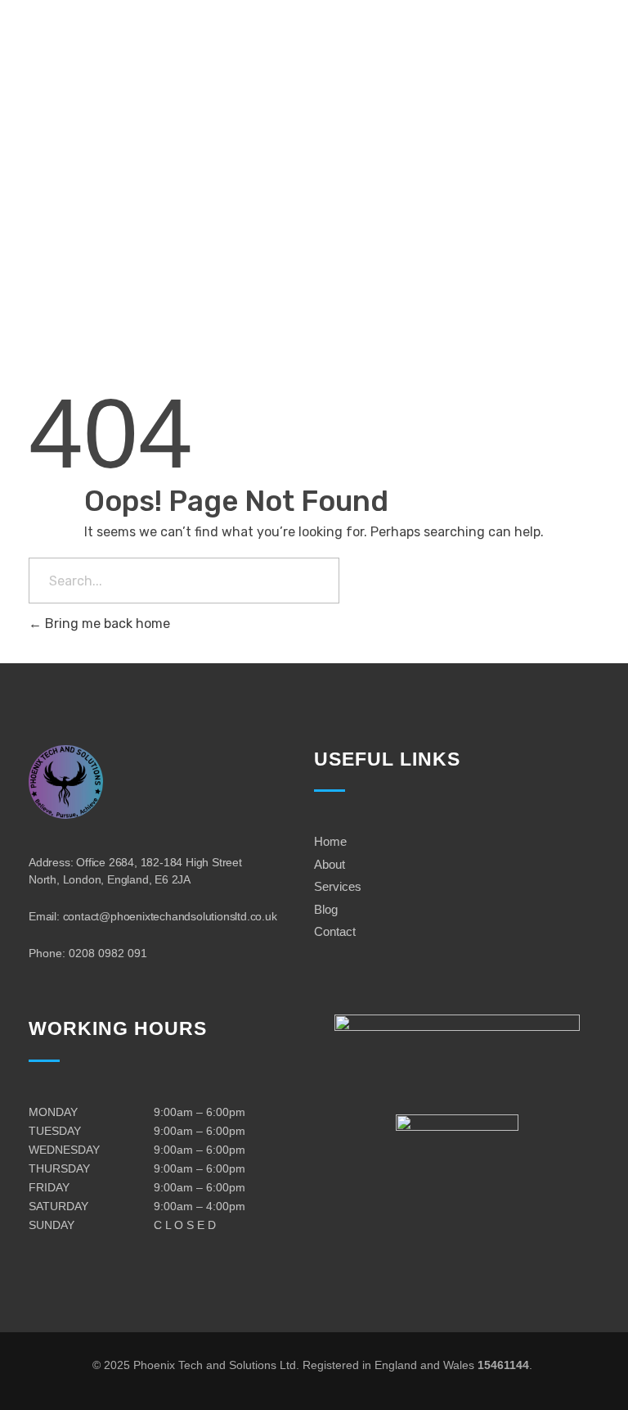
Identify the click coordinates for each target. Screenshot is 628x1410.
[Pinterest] (145, 237)
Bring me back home (106, 623)
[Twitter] (96, 237)
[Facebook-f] (47, 237)
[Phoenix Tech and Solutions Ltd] (95, 97)
